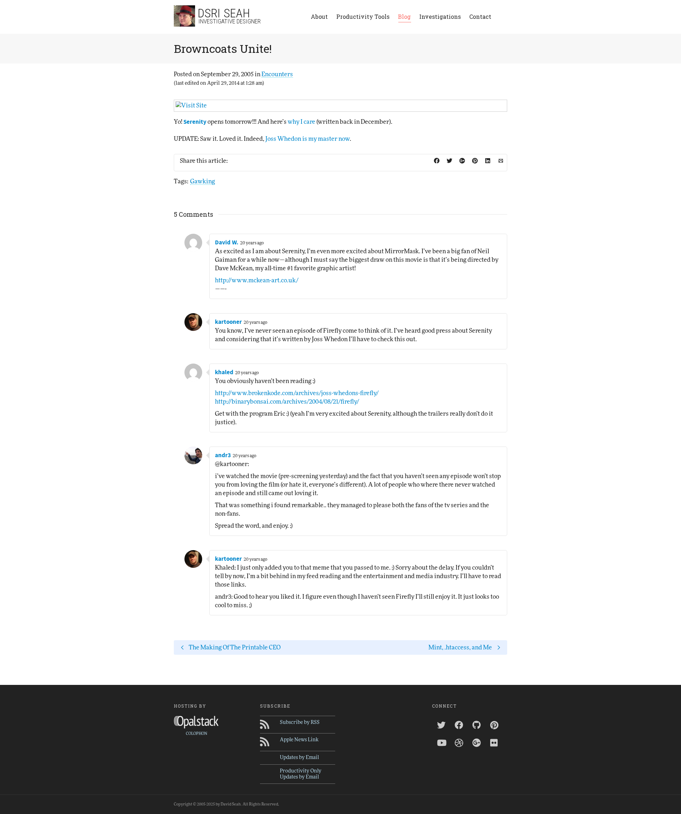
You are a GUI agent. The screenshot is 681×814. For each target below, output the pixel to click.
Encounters (277, 74)
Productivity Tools (362, 16)
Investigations (440, 16)
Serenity (194, 122)
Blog (404, 16)
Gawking (202, 181)
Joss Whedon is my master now (307, 139)
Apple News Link (299, 739)
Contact (480, 16)
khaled (224, 372)
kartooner (228, 322)
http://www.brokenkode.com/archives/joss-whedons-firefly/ (296, 393)
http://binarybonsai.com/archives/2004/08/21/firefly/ (287, 402)
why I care (301, 122)
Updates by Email (299, 757)
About (319, 16)
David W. (226, 242)
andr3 (223, 455)
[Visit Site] (340, 106)
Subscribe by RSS (300, 722)
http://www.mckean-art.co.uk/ (256, 280)
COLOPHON (196, 734)
